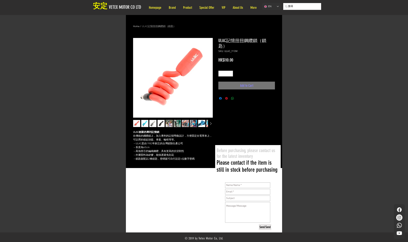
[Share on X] (238, 98)
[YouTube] (399, 233)
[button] (239, 7)
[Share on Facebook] (220, 98)
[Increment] (231, 73)
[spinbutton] (226, 73)
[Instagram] (399, 217)
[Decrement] (221, 73)
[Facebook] (399, 210)
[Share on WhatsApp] (232, 98)
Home (136, 26)
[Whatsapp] (399, 225)
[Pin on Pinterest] (226, 98)
